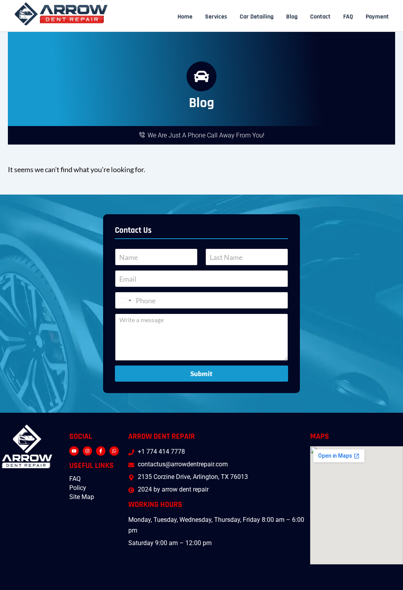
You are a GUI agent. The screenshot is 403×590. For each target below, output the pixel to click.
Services (216, 16)
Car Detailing (257, 16)
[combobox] (124, 300)
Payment (377, 16)
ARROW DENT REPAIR (161, 436)
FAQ (348, 16)
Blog (292, 16)
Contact (320, 16)
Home (184, 16)
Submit (201, 373)
